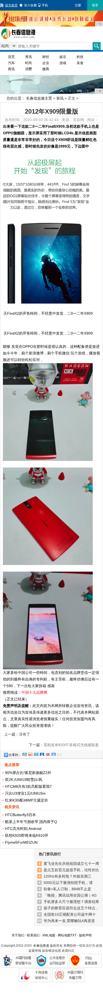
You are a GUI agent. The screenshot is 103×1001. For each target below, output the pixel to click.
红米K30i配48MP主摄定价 (26, 800)
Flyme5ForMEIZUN (21, 842)
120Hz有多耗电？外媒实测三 (67, 876)
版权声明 (85, 935)
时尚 (28, 63)
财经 (45, 57)
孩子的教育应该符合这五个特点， (71, 908)
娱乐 (62, 57)
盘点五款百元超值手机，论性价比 (71, 870)
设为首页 (11, 5)
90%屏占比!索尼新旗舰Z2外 (28, 773)
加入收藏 (30, 5)
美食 (80, 63)
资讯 (28, 57)
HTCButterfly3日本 (20, 815)
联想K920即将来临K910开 (26, 835)
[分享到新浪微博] (30, 753)
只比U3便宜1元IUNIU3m (25, 793)
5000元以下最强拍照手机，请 (68, 882)
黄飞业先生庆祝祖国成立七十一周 (71, 863)
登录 (95, 5)
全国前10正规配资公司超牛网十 (70, 914)
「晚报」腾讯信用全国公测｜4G (70, 895)
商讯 (11, 69)
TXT (73, 935)
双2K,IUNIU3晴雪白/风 (23, 779)
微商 (45, 69)
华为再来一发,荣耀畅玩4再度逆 (69, 921)
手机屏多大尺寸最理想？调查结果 (71, 902)
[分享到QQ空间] (24, 753)
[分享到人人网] (42, 753)
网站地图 (64, 935)
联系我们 (33, 935)
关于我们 (18, 935)
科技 (80, 57)
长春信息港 (41, 945)
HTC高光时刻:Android (23, 828)
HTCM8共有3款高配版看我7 (28, 786)
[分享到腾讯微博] (36, 753)
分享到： (15, 755)
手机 (45, 5)
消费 (28, 69)
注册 (78, 5)
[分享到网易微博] (47, 753)
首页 (11, 57)
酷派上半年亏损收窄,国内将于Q (31, 822)
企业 (45, 63)
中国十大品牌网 (34, 692)
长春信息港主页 (39, 98)
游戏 (62, 63)
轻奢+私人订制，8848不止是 (67, 889)
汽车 (11, 63)
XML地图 (48, 935)
